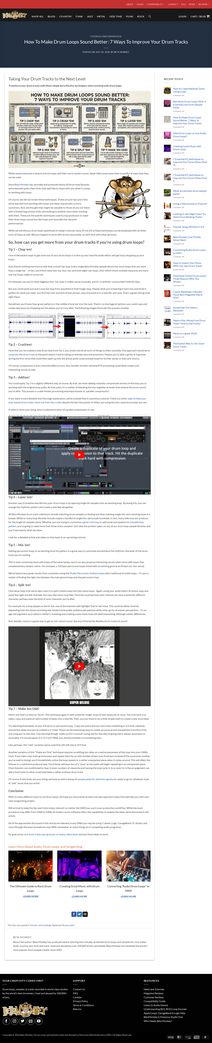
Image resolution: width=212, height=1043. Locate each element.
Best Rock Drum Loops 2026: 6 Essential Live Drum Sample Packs (189, 104)
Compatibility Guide (154, 1001)
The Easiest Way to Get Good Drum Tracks (188, 345)
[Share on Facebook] (74, 914)
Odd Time (115, 16)
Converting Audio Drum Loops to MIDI (189, 251)
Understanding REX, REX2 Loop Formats (165, 1009)
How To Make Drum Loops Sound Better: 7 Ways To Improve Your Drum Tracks (187, 120)
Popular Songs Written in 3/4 (188, 226)
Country (65, 16)
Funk (79, 16)
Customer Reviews (154, 997)
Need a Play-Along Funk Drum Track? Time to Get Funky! (189, 322)
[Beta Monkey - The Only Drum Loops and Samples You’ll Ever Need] (14, 15)
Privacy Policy (80, 1001)
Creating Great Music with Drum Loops (187, 148)
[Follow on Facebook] (6, 1021)
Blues (51, 16)
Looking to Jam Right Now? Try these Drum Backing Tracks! (189, 215)
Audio (140, 4)
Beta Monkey (121, 52)
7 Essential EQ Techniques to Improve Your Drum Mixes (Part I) (190, 177)
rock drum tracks (32, 834)
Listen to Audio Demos (156, 1005)
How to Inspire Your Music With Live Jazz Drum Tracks (187, 264)
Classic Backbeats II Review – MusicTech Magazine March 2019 (188, 294)
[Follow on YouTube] (39, 1021)
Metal (101, 16)
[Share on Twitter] (79, 914)
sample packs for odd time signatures (97, 779)
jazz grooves (48, 834)
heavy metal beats (68, 834)
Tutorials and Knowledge (106, 36)
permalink (69, 925)
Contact (173, 4)
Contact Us (79, 989)
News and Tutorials (154, 989)
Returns (77, 1009)
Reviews (203, 4)
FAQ (183, 4)
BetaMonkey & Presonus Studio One (163, 1016)
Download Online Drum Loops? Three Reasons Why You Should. (190, 278)
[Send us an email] (30, 1021)
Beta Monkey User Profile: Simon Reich (187, 238)
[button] (200, 16)
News (192, 4)
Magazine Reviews (153, 993)
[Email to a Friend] (85, 914)
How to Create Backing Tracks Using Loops (189, 90)
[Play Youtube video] (79, 455)
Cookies (77, 997)
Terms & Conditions (83, 1005)
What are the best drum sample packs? (189, 192)
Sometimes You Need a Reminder (185, 309)
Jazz (90, 16)
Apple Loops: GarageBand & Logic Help (164, 1013)
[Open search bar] (150, 16)
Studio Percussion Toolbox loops (87, 573)
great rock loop (91, 522)
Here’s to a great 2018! (185, 333)
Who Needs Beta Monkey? (158, 1020)
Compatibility (154, 4)
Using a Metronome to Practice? (190, 203)
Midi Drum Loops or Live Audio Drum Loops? (189, 135)
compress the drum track (21, 354)
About (129, 4)
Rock (140, 16)
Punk (129, 16)
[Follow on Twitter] (22, 1021)
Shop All (38, 16)
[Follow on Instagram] (14, 1021)
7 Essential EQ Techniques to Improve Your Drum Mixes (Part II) (190, 162)
